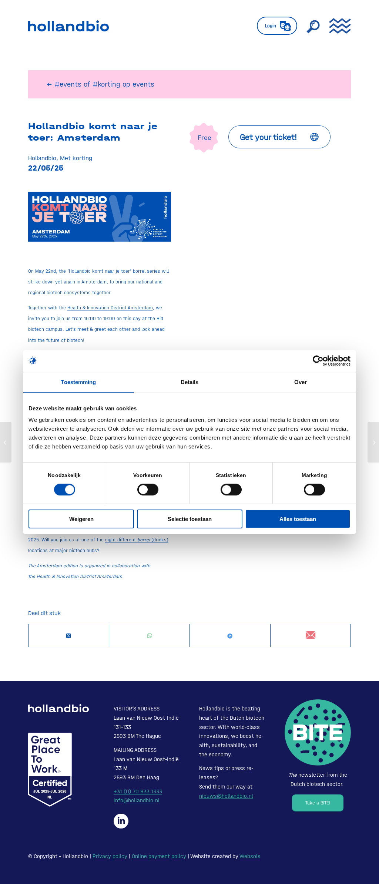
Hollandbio (42, 158)
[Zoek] (313, 26)
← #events (64, 84)
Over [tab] (300, 382)
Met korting (76, 158)
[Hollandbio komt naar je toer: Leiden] (5, 442)
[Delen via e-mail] (311, 635)
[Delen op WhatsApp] (149, 636)
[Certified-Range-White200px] (50, 770)
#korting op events (123, 84)
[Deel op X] (68, 636)
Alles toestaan (297, 519)
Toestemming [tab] (78, 382)
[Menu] (337, 26)
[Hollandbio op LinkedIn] (121, 821)
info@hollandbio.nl (137, 800)
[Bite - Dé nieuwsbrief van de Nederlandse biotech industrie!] (318, 732)
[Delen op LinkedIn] (230, 636)
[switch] (147, 489)
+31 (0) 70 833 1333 (138, 791)
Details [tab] (190, 382)
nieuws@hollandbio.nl (226, 796)
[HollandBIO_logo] (68, 26)
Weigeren (81, 519)
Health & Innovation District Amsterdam (110, 307)
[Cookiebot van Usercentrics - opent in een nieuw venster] (318, 360)
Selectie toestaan (190, 519)
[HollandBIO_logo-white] (58, 708)
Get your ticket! (268, 137)
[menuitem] (277, 26)
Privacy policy (110, 856)
